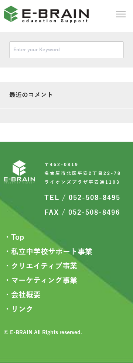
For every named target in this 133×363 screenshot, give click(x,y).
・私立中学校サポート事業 (48, 252)
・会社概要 (22, 295)
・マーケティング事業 (40, 280)
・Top (14, 237)
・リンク (18, 309)
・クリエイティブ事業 (40, 266)
